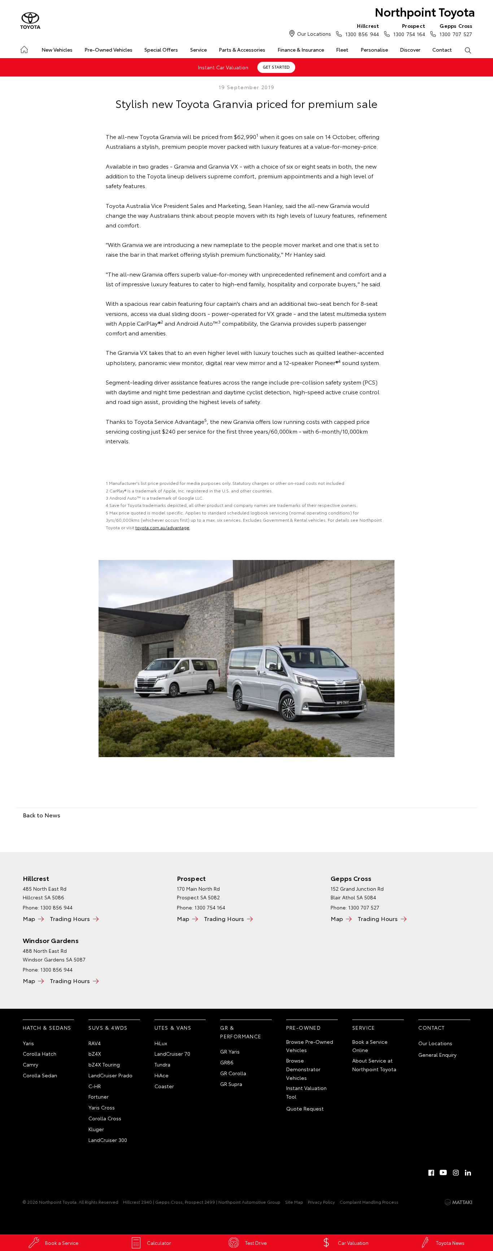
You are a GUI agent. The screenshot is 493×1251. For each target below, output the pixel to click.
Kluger (96, 1129)
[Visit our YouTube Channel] (444, 1173)
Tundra (162, 1064)
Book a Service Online (370, 1046)
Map (29, 918)
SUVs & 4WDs (107, 1027)
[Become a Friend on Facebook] (431, 1173)
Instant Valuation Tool (306, 1092)
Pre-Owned (303, 1027)
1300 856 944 (56, 969)
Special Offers (161, 49)
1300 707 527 (456, 30)
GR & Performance (240, 1032)
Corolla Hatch (39, 1053)
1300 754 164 (409, 30)
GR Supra (231, 1083)
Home (24, 48)
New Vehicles (57, 49)
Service (198, 49)
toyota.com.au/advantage (162, 527)
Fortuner (98, 1096)
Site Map (294, 1202)
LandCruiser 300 (107, 1139)
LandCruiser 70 (172, 1053)
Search (467, 50)
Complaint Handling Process (369, 1202)
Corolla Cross (104, 1118)
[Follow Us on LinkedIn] (468, 1173)
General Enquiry (437, 1054)
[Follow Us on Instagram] (456, 1173)
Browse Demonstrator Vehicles (303, 1069)
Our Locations (314, 33)
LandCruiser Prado (110, 1075)
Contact (442, 49)
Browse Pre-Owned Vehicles (309, 1046)
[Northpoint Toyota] (30, 21)
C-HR (94, 1086)
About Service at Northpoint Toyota (374, 1065)
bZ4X (94, 1053)
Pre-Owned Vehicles (108, 49)
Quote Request (305, 1108)
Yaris (28, 1043)
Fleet (342, 49)
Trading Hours (70, 918)
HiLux (160, 1043)
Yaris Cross (101, 1107)
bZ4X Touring (104, 1064)
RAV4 (94, 1043)
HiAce (161, 1075)
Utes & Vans (172, 1027)
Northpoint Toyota (425, 11)
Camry (30, 1064)
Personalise (374, 49)
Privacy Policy (321, 1202)
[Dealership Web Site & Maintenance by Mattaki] (458, 1202)
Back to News (41, 815)
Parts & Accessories (242, 49)
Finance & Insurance (301, 49)
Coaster (164, 1086)
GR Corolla (233, 1073)
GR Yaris (230, 1051)
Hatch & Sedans (47, 1027)
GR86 (227, 1062)
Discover (410, 49)
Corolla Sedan (40, 1075)
